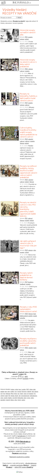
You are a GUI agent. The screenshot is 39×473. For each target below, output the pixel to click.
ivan (20, 389)
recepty (30, 37)
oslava (22, 350)
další (26, 376)
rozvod (19, 391)
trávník (8, 400)
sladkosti (22, 284)
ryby (34, 250)
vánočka (22, 318)
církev (31, 389)
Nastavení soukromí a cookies (19, 457)
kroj (4, 393)
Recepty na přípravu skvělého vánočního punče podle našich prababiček (28, 341)
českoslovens (33, 395)
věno (15, 400)
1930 (26, 314)
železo (12, 400)
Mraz (12, 393)
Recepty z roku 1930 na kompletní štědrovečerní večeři (28, 309)
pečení (27, 143)
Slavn (21, 393)
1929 (26, 250)
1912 (26, 218)
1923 (26, 139)
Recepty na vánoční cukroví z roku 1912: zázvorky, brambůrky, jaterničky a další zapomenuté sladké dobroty (28, 209)
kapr (34, 314)
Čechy (19, 400)
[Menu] (3, 2)
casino (23, 400)
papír (6, 395)
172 (35, 393)
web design (19, 453)
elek (34, 389)
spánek (29, 391)
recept (35, 316)
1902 (26, 69)
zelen (32, 398)
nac (19, 393)
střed (16, 389)
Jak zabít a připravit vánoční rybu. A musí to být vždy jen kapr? (28, 244)
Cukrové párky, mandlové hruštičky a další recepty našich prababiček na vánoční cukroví (28, 132)
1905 (26, 348)
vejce (1, 398)
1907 (27, 389)
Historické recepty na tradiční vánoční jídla (27, 32)
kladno (10, 398)
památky (2, 400)
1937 (26, 103)
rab (19, 395)
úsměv (6, 398)
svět (8, 391)
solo (6, 391)
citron (28, 398)
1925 (26, 180)
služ (33, 391)
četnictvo (24, 391)
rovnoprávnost (25, 395)
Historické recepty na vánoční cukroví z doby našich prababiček (28, 63)
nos (16, 391)
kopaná (31, 393)
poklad (2, 391)
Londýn (23, 389)
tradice (12, 391)
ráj (27, 393)
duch (25, 398)
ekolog (12, 395)
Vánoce (22, 143)
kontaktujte (21, 436)
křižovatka (20, 398)
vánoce (22, 39)
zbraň (16, 395)
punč (34, 348)
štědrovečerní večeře (26, 316)
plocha (36, 391)
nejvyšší (14, 398)
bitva (15, 393)
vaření (27, 39)
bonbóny (30, 282)
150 (9, 395)
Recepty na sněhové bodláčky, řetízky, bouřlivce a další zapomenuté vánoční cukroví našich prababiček (28, 172)
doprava (8, 393)
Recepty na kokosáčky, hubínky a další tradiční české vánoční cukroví (28, 97)
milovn (13, 389)
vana (25, 393)
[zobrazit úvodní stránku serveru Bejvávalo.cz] (21, 4)
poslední (25, 378)
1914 (26, 37)
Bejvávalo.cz (25, 441)
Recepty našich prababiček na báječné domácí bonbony (26, 276)
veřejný (2, 395)
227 (1, 393)
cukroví (22, 71)
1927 (26, 282)
